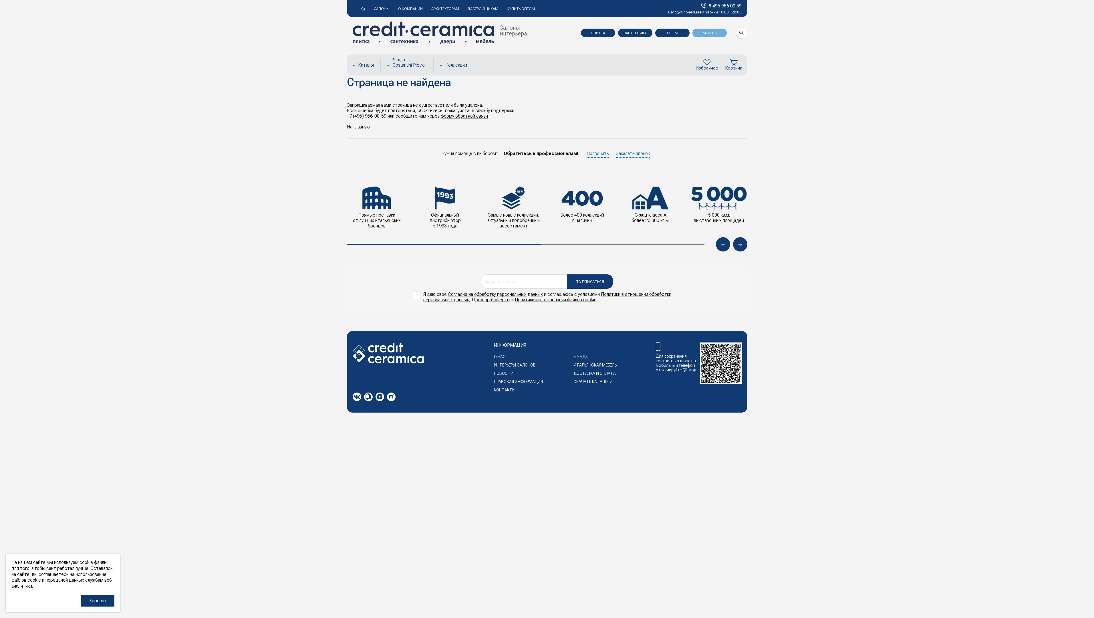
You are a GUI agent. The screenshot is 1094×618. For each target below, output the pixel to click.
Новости (503, 373)
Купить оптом (521, 9)
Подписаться (589, 282)
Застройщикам (483, 9)
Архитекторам (445, 9)
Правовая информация (518, 381)
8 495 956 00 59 (725, 6)
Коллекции (456, 65)
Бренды (581, 356)
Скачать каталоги (593, 381)
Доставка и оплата (594, 373)
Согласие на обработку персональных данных (495, 294)
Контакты (504, 390)
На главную (358, 127)
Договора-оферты (491, 299)
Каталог (366, 65)
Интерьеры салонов (515, 365)
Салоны (382, 9)
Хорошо (97, 600)
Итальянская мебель (595, 365)
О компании (410, 9)
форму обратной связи (464, 116)
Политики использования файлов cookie (556, 299)
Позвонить (598, 153)
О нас (500, 356)
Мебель (709, 33)
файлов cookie (26, 580)
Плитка (598, 33)
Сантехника (635, 33)
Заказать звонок (633, 153)
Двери (672, 33)
